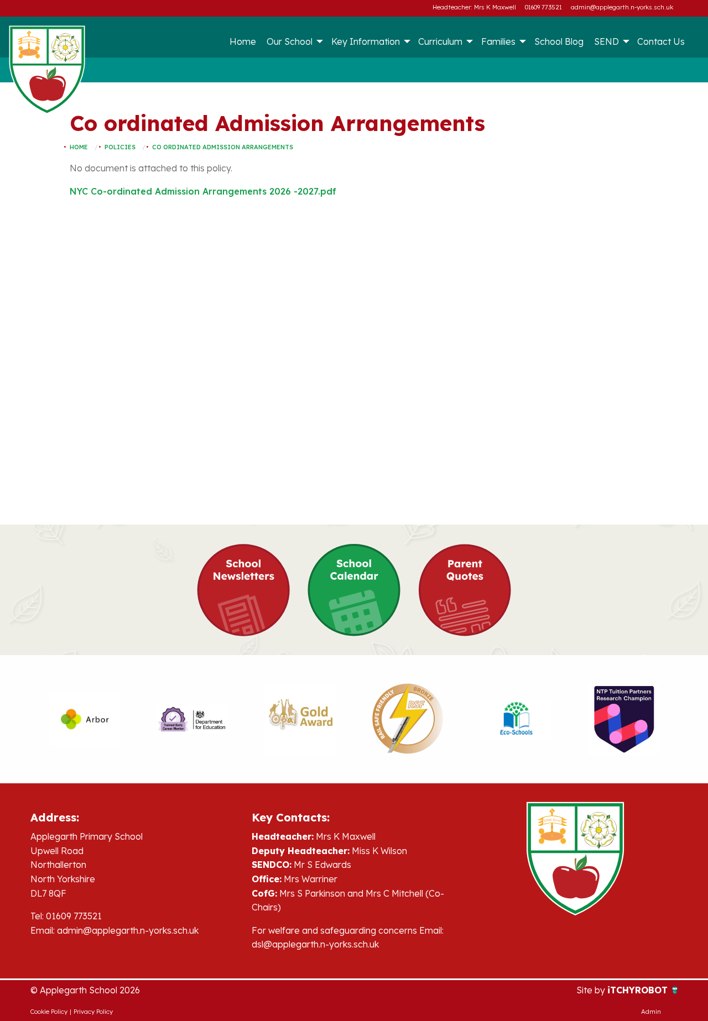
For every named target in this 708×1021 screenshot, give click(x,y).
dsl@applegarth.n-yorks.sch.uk (315, 944)
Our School (290, 41)
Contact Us (661, 41)
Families (498, 41)
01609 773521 (543, 7)
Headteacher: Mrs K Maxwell (474, 7)
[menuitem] (242, 41)
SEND (606, 41)
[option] (84, 719)
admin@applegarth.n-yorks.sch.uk (622, 7)
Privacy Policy (93, 1011)
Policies (120, 147)
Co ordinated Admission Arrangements (222, 147)
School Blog (559, 41)
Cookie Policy (48, 1011)
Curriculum (440, 41)
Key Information (365, 41)
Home (243, 41)
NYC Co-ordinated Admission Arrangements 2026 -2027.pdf (203, 191)
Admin (651, 1011)
